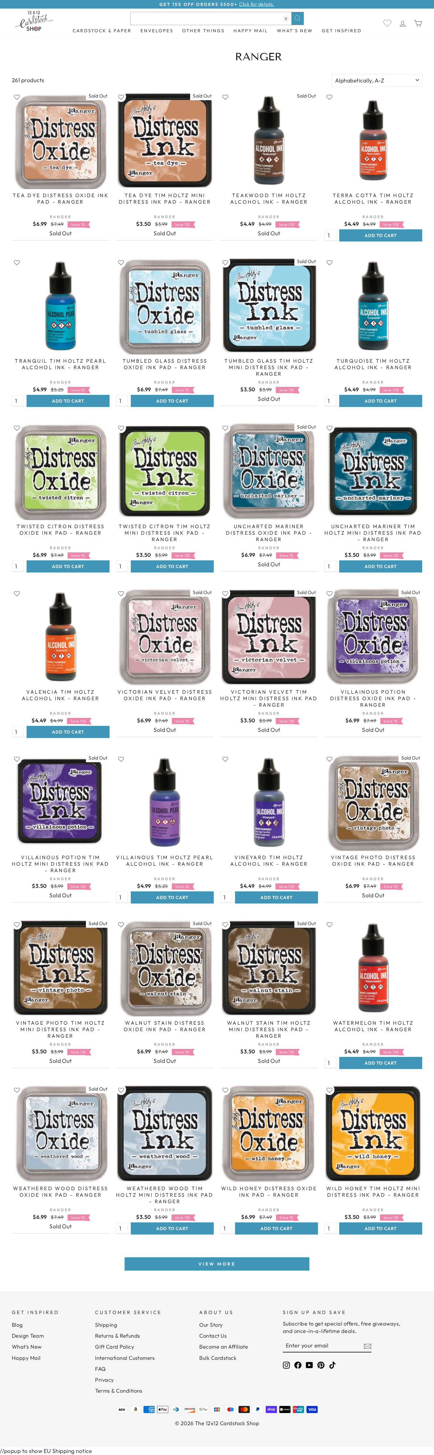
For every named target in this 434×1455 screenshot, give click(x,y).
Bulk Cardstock (217, 1358)
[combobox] (217, 18)
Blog (17, 1324)
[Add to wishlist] (17, 96)
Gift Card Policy (114, 1346)
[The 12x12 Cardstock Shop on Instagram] (286, 1365)
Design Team (28, 1335)
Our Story (211, 1324)
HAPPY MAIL (251, 30)
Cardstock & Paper (102, 30)
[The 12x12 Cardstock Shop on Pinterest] (320, 1365)
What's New (295, 30)
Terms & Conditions (119, 1390)
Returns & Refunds (117, 1335)
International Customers (125, 1358)
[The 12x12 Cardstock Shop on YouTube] (309, 1365)
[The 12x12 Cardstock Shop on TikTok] (332, 1365)
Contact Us (213, 1335)
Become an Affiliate (223, 1346)
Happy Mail (26, 1358)
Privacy (104, 1379)
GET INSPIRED (342, 30)
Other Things (203, 30)
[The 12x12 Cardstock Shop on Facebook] (297, 1365)
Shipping (106, 1324)
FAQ (100, 1368)
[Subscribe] (367, 1346)
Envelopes (157, 30)
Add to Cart (381, 235)
